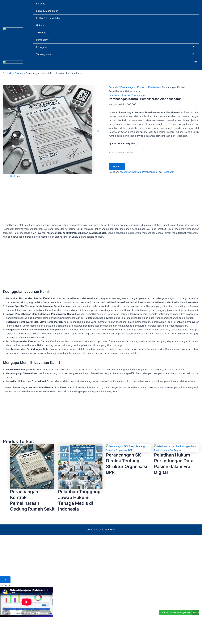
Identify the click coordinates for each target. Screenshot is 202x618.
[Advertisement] (101, 202)
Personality (42, 39)
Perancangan (127, 87)
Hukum (40, 25)
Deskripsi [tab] (15, 176)
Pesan (116, 166)
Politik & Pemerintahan (48, 18)
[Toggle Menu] (192, 46)
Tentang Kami (43, 54)
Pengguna (41, 47)
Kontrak (141, 87)
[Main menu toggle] (196, 62)
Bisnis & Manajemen (47, 10)
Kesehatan (154, 87)
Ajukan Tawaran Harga (123, 143)
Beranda (40, 3)
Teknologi (41, 32)
